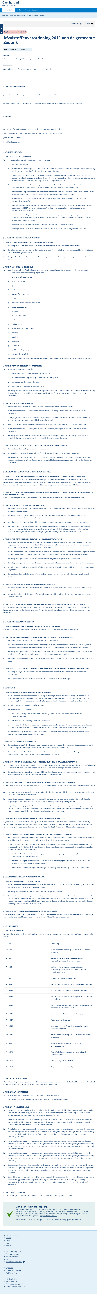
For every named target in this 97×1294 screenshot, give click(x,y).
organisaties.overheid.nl (48, 1216)
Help (7, 1243)
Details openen (1, 29)
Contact (8, 1238)
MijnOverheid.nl (11, 1279)
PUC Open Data (11, 1273)
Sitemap (9, 1259)
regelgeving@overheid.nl (72, 1220)
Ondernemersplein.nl (13, 1284)
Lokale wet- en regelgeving (17, 15)
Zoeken (19, 10)
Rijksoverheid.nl (11, 1281)
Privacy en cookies (12, 1254)
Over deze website (12, 1235)
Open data (9, 1268)
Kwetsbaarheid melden (14, 1262)
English (8, 1240)
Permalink (75, 24)
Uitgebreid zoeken (32, 15)
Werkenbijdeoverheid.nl (14, 1287)
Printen (87, 24)
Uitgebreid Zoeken (32, 10)
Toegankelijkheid (12, 1257)
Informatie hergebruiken (14, 1251)
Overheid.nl (7, 10)
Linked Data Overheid (13, 1270)
